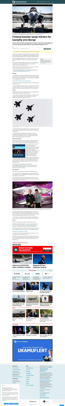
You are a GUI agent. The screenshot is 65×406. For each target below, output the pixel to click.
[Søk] (49, 2)
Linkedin (27, 381)
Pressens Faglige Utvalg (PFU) (45, 380)
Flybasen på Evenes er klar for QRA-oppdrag (23, 80)
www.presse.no (42, 387)
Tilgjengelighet (28, 373)
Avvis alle (16, 403)
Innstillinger (61, 405)
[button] (50, 270)
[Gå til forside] (19, 2)
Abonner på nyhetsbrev (30, 385)
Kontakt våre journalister (16, 369)
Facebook (27, 377)
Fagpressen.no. (4, 400)
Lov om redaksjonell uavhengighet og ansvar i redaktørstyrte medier (46, 368)
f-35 (17, 242)
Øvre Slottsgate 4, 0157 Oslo (17, 376)
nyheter (23, 242)
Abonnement (28, 371)
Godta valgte (11, 403)
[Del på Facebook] (44, 49)
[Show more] (51, 59)
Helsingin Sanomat (21, 167)
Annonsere (28, 369)
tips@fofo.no (42, 62)
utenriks (20, 242)
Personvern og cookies (30, 375)
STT (38, 218)
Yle (31, 62)
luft (26, 242)
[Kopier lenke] (50, 49)
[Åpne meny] (51, 1)
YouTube (27, 383)
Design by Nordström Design (44, 397)
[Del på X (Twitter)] (45, 49)
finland (14, 242)
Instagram (27, 379)
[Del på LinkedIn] (47, 49)
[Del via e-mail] (49, 49)
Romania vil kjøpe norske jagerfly (21, 231)
